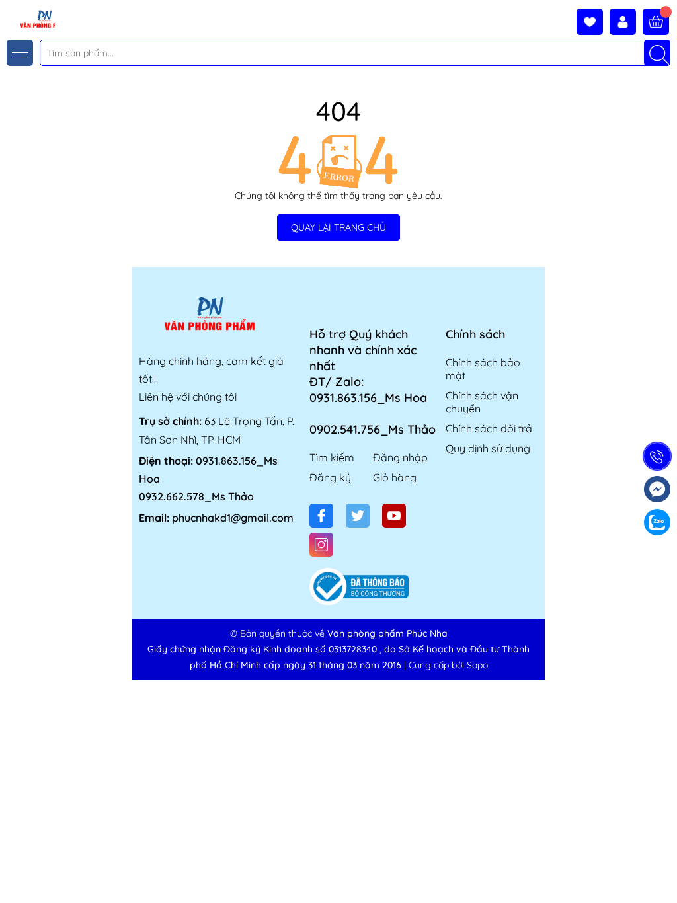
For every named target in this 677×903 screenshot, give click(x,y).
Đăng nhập (400, 457)
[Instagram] (321, 545)
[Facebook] (321, 516)
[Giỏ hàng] (656, 22)
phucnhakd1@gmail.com (233, 517)
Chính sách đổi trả (489, 428)
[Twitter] (358, 516)
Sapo (477, 665)
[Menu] (20, 53)
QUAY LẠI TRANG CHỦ (338, 227)
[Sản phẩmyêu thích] (593, 22)
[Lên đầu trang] (662, 871)
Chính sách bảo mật (483, 369)
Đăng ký (330, 477)
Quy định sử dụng (488, 448)
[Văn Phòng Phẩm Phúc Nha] (28, 18)
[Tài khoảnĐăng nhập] (626, 22)
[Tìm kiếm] (657, 53)
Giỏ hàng (395, 477)
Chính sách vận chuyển (482, 402)
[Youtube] (394, 516)
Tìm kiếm (331, 457)
